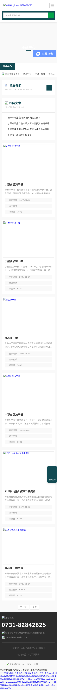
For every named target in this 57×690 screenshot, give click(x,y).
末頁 (35, 607)
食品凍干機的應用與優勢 (20, 135)
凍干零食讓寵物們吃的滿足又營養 (24, 117)
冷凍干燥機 (40, 74)
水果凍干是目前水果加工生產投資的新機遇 (28, 123)
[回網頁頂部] (52, 469)
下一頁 (23, 607)
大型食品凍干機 (14, 184)
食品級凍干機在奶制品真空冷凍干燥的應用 (28, 129)
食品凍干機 (11, 338)
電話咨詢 (52, 480)
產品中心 (7, 66)
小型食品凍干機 (14, 261)
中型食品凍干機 (14, 414)
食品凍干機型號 (14, 568)
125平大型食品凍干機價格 (20, 491)
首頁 (17, 74)
